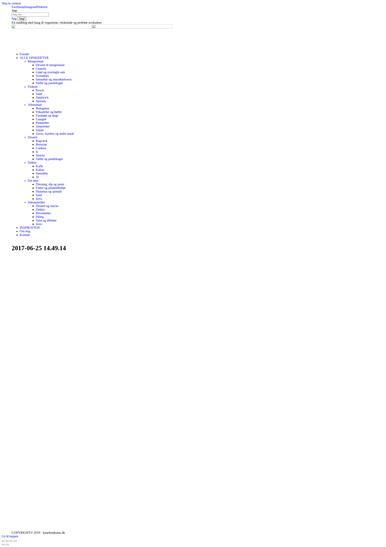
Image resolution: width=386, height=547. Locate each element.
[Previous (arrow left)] (3, 544)
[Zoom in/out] (15, 541)
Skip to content (11, 3)
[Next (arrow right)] (7, 544)
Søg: (14, 10)
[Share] (7, 541)
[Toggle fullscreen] (11, 541)
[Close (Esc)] (3, 541)
